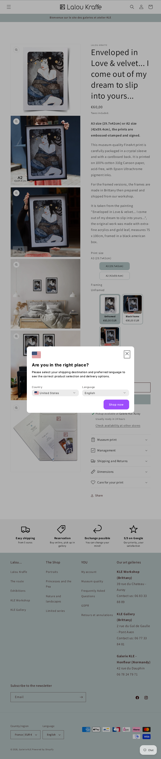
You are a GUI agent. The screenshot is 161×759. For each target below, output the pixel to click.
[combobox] (46, 393)
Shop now (116, 404)
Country (37, 386)
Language (88, 386)
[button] (127, 354)
